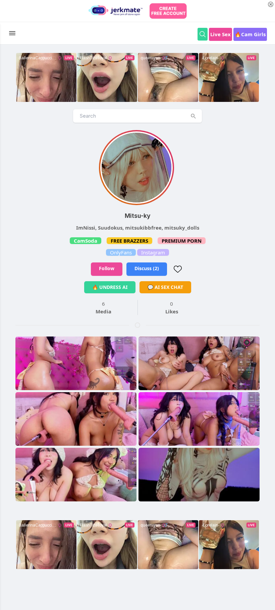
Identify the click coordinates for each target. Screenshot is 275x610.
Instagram (153, 252)
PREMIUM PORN (182, 240)
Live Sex (220, 34)
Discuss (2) (146, 268)
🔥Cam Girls (250, 34)
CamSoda (85, 240)
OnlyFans (121, 252)
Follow (106, 268)
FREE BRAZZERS (129, 240)
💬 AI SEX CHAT (165, 287)
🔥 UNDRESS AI (109, 287)
